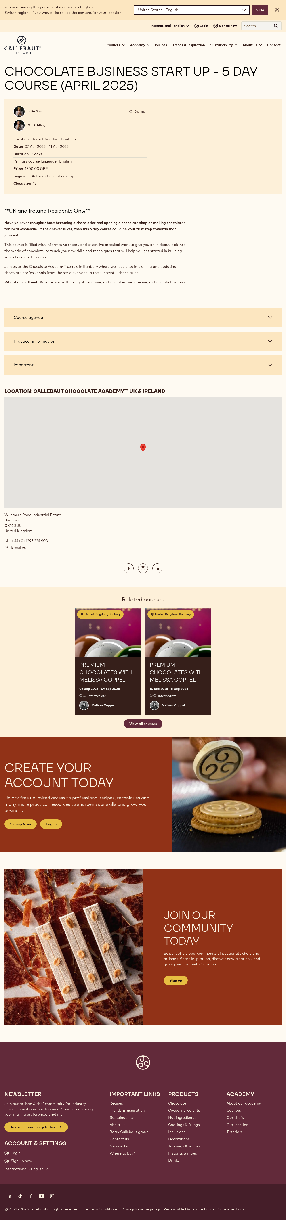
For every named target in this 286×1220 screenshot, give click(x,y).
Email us (18, 547)
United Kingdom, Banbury (53, 139)
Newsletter (119, 1146)
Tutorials (234, 1132)
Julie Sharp (36, 111)
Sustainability (122, 1117)
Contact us (119, 1139)
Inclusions (176, 1132)
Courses (234, 1110)
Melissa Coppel (103, 705)
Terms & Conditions (101, 1209)
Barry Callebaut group (129, 1132)
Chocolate (177, 1103)
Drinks (173, 1160)
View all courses (143, 724)
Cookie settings (231, 1209)
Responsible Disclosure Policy (188, 1209)
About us (117, 1124)
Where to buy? (122, 1153)
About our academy (244, 1103)
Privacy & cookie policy (140, 1209)
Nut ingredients (182, 1117)
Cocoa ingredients (184, 1110)
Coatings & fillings (184, 1124)
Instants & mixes (182, 1153)
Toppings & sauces (184, 1146)
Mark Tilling (37, 125)
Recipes (161, 45)
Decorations (179, 1139)
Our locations (238, 1124)
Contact (274, 45)
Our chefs (235, 1117)
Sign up (175, 980)
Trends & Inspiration (188, 45)
